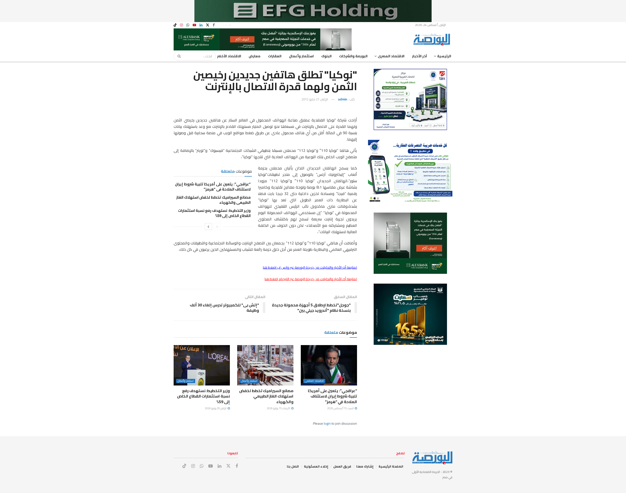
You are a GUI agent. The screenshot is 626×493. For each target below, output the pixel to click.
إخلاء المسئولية (316, 466)
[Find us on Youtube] (194, 25)
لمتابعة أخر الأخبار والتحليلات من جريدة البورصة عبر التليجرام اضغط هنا (311, 279)
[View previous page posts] (217, 226)
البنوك (326, 56)
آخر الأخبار (419, 56)
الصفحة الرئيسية (391, 466)
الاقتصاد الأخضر (229, 56)
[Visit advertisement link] (313, 11)
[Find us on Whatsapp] (187, 25)
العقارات (274, 56)
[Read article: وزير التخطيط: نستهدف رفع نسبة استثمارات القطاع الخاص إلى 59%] (202, 365)
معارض (254, 56)
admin (342, 99)
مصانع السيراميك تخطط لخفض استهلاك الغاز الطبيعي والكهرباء (213, 200)
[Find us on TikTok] (175, 25)
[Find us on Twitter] (207, 25)
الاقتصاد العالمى (314, 381)
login (327, 423)
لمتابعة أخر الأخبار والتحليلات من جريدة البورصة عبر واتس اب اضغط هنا (310, 267)
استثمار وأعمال (301, 56)
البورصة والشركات (353, 56)
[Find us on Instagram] (181, 25)
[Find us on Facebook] (214, 25)
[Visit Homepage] (432, 39)
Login (225, 25)
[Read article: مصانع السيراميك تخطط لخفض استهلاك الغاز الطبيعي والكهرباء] (265, 365)
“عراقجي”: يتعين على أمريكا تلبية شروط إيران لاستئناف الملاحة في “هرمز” (213, 186)
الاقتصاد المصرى (391, 56)
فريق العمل (342, 466)
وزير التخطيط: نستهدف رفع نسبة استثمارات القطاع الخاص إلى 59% (214, 213)
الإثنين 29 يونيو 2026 (216, 408)
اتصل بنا (293, 466)
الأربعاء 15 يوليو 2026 (279, 408)
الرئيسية (444, 56)
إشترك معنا (364, 466)
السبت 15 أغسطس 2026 (340, 408)
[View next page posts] (208, 226)
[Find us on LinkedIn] (201, 25)
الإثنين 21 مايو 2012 (315, 99)
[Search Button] (177, 56)
